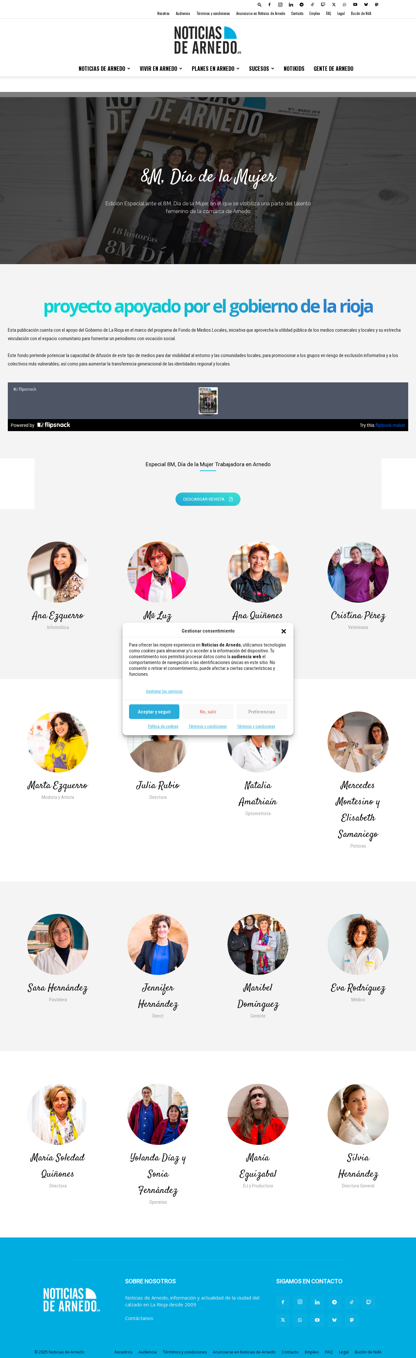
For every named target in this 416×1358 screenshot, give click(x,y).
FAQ (328, 13)
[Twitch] (323, 4)
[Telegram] (301, 4)
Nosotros (163, 13)
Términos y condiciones (207, 726)
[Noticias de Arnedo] (208, 40)
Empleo (314, 13)
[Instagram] (280, 4)
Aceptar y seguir (154, 712)
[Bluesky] (366, 4)
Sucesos (259, 68)
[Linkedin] (291, 4)
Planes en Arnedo (213, 68)
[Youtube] (355, 4)
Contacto (297, 13)
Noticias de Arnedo (102, 68)
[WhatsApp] (344, 4)
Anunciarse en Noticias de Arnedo (260, 13)
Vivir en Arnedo (158, 68)
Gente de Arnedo (333, 68)
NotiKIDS (294, 68)
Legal (341, 13)
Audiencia (183, 13)
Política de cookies (163, 726)
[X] (334, 4)
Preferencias (261, 712)
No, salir (208, 712)
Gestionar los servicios (164, 691)
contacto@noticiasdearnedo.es (190, 1318)
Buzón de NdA (361, 13)
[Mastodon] (377, 4)
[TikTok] (312, 4)
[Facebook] (269, 4)
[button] (283, 631)
